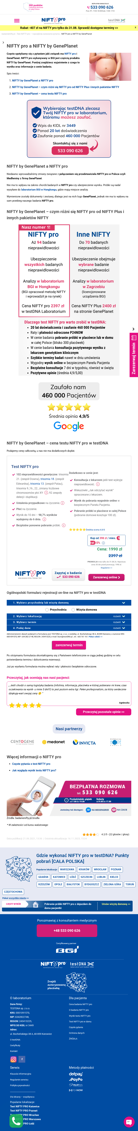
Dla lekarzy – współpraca (22, 1097)
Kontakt (14, 1051)
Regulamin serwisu (19, 1079)
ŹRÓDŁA (73, 1038)
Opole (58, 884)
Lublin (101, 877)
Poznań (116, 869)
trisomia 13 (37, 483)
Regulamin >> (106, 568)
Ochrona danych (76, 1033)
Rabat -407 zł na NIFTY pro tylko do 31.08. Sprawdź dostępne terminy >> (69, 28)
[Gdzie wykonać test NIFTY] (67, 982)
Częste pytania (76, 1027)
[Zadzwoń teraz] (97, 789)
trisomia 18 (47, 479)
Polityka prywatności (20, 1085)
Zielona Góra (112, 884)
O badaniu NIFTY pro (79, 1010)
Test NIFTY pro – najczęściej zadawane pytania (38, 34)
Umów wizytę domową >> (116, 904)
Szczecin (86, 877)
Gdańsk (43, 877)
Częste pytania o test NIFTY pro (31, 763)
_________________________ (22, 1091)
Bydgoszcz (91, 884)
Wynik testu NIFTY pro (79, 1016)
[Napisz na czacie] (120, 810)
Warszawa (67, 869)
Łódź (73, 877)
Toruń (130, 884)
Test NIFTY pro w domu (80, 1021)
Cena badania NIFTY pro (80, 1004)
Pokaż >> (15, 898)
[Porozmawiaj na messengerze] (97, 810)
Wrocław (100, 869)
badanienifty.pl (8, 34)
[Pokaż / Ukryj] (134, 329)
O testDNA (15, 1039)
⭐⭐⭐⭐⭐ (87, 529)
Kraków (84, 869)
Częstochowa (13, 891)
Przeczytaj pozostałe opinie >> (103, 712)
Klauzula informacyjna (20, 1074)
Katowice (59, 877)
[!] (46, 493)
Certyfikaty (15, 1045)
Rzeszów (44, 884)
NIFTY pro (70, 53)
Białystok (73, 884)
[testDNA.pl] (82, 965)
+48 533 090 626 (67, 931)
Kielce (114, 877)
